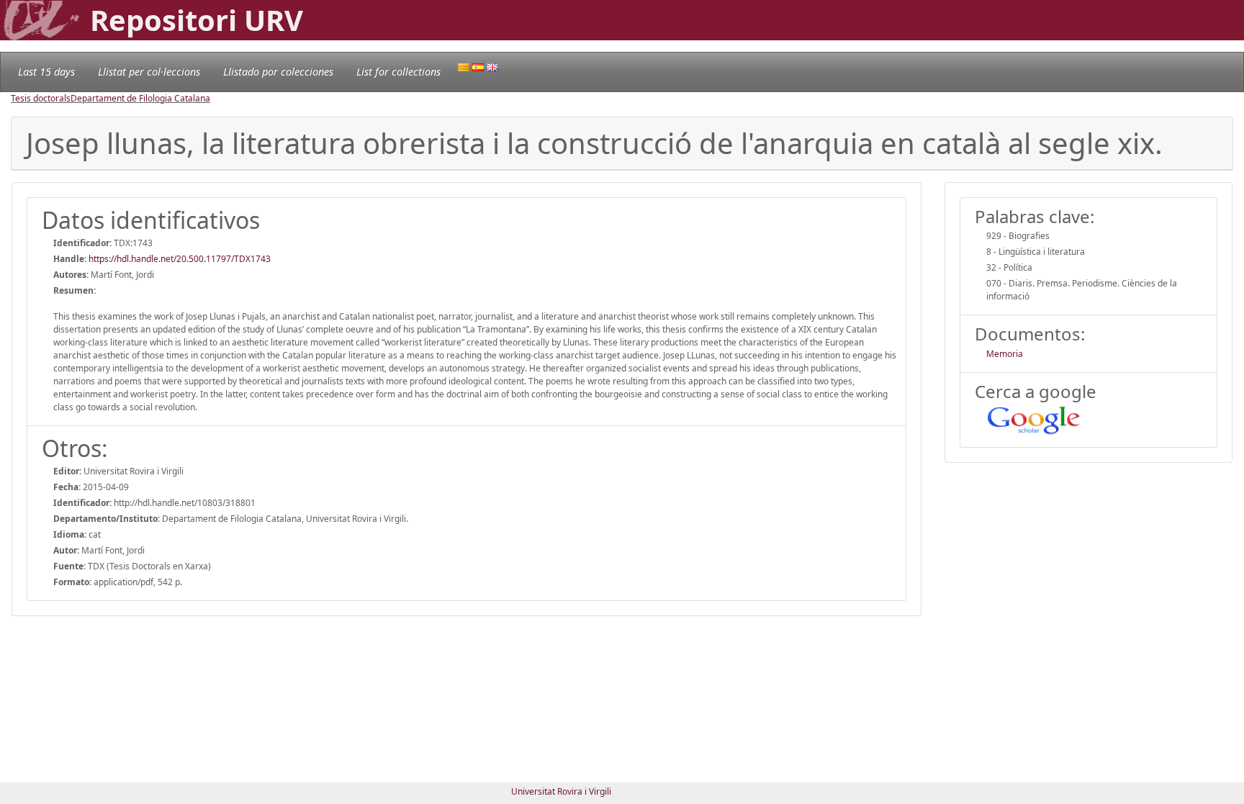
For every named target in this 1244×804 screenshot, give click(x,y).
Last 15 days (46, 71)
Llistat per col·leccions (149, 71)
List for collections (398, 71)
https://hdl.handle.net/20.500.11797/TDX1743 (180, 259)
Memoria (1004, 354)
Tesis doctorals (41, 98)
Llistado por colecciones (278, 71)
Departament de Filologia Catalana (140, 98)
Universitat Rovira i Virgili (561, 791)
